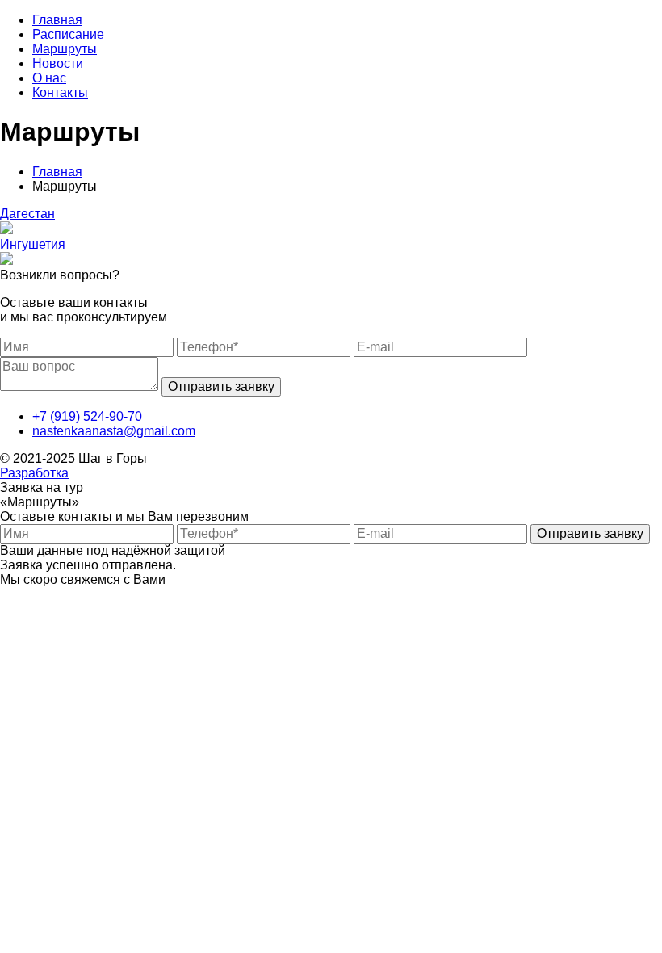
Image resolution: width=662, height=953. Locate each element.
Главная (57, 20)
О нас (49, 78)
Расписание (68, 34)
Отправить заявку (221, 386)
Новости (57, 63)
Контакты (60, 92)
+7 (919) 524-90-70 (87, 416)
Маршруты (64, 49)
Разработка (34, 473)
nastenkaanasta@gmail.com (113, 431)
